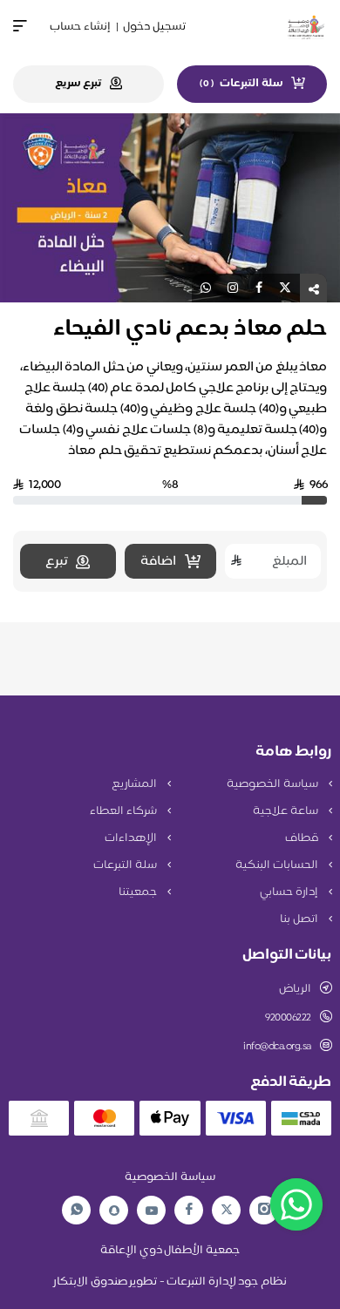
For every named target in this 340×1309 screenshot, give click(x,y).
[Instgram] (264, 1210)
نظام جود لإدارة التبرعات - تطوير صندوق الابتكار (170, 1282)
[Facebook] (189, 1210)
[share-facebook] (259, 288)
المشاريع (136, 784)
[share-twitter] (285, 288)
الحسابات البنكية (277, 865)
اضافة (158, 562)
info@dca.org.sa (277, 1046)
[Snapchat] (114, 1210)
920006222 (288, 1018)
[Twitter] (227, 1210)
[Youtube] (152, 1210)
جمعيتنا (139, 892)
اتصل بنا (300, 919)
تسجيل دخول (154, 27)
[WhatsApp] (77, 1210)
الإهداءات (132, 838)
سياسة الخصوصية (273, 784)
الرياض (295, 989)
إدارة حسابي (290, 892)
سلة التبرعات (126, 865)
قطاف (303, 838)
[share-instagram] (233, 288)
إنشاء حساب (80, 27)
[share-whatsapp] (206, 288)
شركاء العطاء (124, 811)
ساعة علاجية (286, 811)
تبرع (56, 562)
